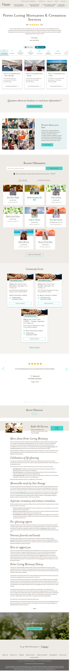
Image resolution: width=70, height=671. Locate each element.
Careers (21, 655)
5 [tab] (33, 402)
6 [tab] (35, 402)
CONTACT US (41, 1)
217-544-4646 (35, 432)
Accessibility (53, 655)
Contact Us (13, 655)
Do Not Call (63, 655)
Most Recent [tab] (23, 180)
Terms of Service (42, 655)
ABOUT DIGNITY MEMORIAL (29, 1)
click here (42, 558)
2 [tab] (27, 402)
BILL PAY (50, 1)
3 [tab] (29, 402)
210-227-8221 (7, 81)
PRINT (56, 1)
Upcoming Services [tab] (44, 180)
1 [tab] (25, 402)
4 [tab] (31, 402)
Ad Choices (34, 657)
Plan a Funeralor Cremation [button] (19, 5)
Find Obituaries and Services (34, 5)
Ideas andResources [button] (61, 5)
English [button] (63, 1)
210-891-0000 (52, 81)
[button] (63, 1)
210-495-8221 (30, 81)
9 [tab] (41, 402)
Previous (3, 371)
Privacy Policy (30, 655)
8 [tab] (39, 402)
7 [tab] (37, 402)
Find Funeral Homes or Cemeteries (49, 5)
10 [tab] (43, 402)
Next (65, 368)
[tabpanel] (35, 375)
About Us (5, 655)
